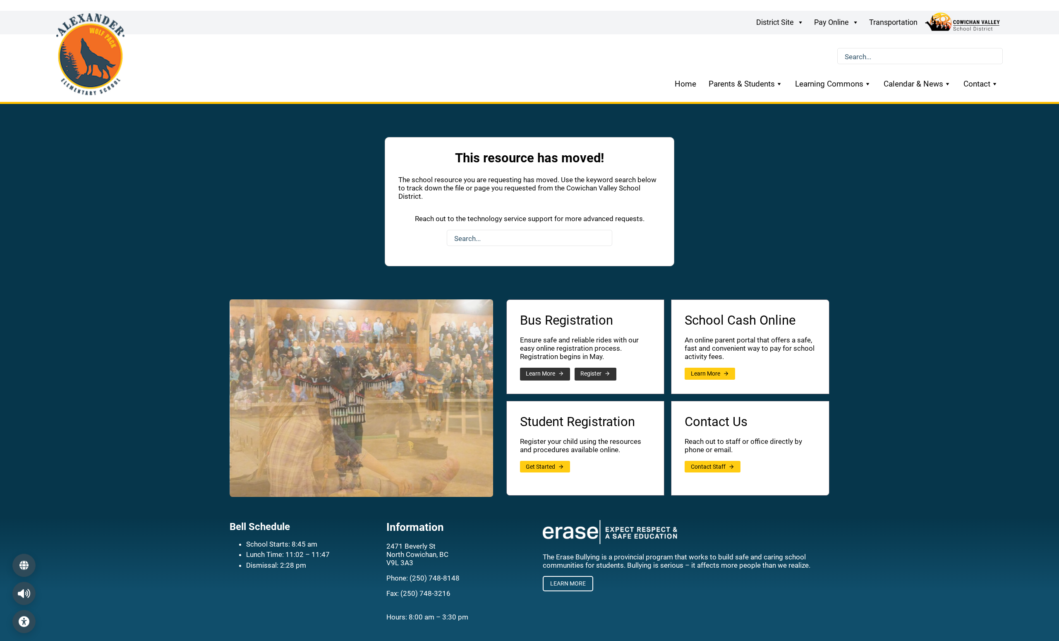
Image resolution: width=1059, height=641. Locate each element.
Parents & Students (742, 84)
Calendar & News (913, 84)
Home (685, 84)
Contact (976, 84)
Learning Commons (829, 84)
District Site (775, 22)
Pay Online (831, 22)
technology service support (510, 218)
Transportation (893, 22)
